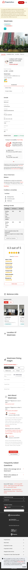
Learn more (20, 165)
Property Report (14, 530)
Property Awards (14, 520)
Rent (11, 302)
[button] (13, 161)
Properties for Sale (8, 545)
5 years (18, 370)
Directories (6, 542)
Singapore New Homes (9, 551)
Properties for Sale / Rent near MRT (12, 554)
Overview (3, 54)
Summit (14, 525)
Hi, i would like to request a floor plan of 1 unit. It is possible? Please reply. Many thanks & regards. (14, 432)
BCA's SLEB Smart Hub (15, 168)
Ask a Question (13, 451)
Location (17, 54)
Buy (6, 302)
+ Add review (14, 283)
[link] (14, 61)
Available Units (10, 54)
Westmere (7, 321)
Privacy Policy (20, 561)
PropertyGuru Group (8, 497)
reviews (16, 256)
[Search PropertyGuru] (23, 510)
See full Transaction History (10, 364)
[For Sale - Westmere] (11, 310)
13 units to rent (8, 91)
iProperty (14, 534)
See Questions (14, 454)
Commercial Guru (14, 515)
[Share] (5, 29)
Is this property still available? (11, 410)
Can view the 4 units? (9, 404)
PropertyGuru (7, 539)
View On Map (20, 139)
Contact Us (6, 500)
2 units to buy (8, 87)
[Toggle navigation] (26, 2)
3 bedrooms (8, 370)
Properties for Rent (8, 548)
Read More (6, 186)
